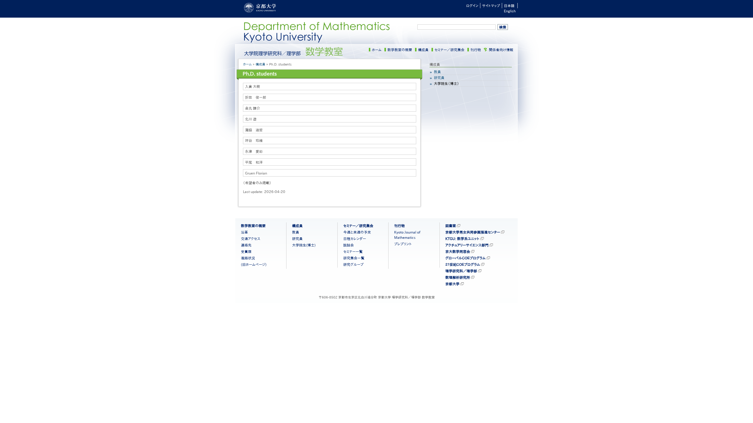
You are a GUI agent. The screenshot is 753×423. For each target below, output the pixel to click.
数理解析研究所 (457, 277)
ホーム (377, 49)
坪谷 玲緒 (254, 140)
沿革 (244, 232)
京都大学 (452, 284)
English (510, 11)
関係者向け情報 (501, 49)
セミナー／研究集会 (449, 49)
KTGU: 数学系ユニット (462, 238)
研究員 (439, 77)
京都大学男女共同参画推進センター (472, 232)
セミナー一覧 (353, 251)
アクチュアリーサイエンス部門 (467, 245)
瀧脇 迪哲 (254, 130)
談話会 (348, 245)
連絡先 (246, 245)
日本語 (509, 5)
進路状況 (248, 258)
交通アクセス (250, 238)
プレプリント (403, 244)
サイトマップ (491, 5)
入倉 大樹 (252, 86)
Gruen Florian (256, 173)
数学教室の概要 (399, 49)
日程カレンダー (354, 238)
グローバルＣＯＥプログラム (465, 258)
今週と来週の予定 (357, 232)
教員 (437, 71)
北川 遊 (250, 119)
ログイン (472, 5)
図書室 (450, 225)
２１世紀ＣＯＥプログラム (462, 264)
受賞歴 (246, 251)
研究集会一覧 (353, 258)
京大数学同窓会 (457, 251)
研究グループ (353, 264)
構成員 (423, 49)
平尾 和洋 (254, 162)
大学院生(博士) (304, 245)
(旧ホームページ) (253, 264)
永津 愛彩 (254, 151)
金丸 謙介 (252, 108)
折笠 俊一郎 (255, 97)
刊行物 (475, 49)
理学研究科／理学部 (461, 271)
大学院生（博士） (446, 83)
